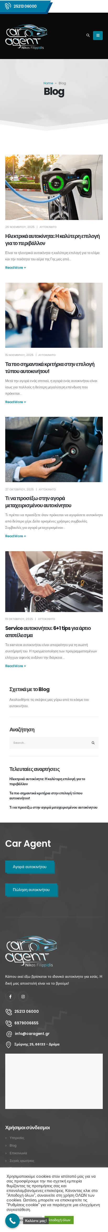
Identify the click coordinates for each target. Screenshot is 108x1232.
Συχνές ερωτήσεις (22, 1161)
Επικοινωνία (18, 1153)
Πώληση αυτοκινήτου (31, 889)
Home (48, 83)
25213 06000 (25, 6)
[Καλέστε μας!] (12, 1221)
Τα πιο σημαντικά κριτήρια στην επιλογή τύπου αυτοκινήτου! (46, 796)
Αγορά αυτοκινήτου (29, 866)
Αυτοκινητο (48, 227)
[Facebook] (10, 996)
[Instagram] (23, 996)
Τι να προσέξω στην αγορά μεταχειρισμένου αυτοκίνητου (38, 502)
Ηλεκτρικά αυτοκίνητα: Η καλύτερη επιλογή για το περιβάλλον (47, 781)
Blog (13, 1145)
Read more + (15, 267)
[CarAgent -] (26, 36)
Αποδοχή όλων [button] (59, 1220)
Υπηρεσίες (17, 1138)
